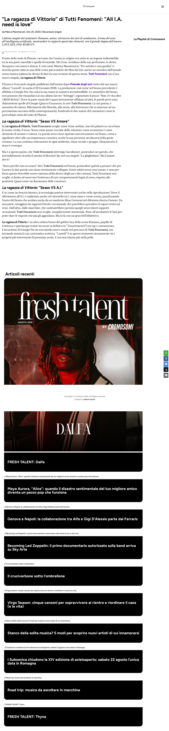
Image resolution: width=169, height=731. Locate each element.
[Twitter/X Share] (166, 369)
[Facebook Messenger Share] (166, 363)
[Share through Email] (166, 375)
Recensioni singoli (52, 31)
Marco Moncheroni (15, 31)
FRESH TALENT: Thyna (27, 716)
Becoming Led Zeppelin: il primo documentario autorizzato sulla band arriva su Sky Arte (72, 547)
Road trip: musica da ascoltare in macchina (44, 690)
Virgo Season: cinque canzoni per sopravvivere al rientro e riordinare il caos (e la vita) (72, 604)
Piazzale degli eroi (81, 84)
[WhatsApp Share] (166, 352)
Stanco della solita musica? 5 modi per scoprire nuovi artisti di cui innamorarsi (73, 633)
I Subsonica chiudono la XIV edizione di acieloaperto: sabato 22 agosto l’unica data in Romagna (73, 661)
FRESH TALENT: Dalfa (26, 462)
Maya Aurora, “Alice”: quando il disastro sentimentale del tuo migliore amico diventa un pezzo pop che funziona (72, 490)
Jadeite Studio (89, 399)
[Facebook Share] (166, 358)
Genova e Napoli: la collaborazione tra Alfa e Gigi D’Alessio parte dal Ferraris (73, 519)
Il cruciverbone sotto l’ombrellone (36, 576)
